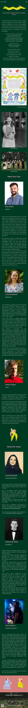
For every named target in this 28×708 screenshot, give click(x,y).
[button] (1, 2)
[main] (14, 13)
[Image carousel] (14, 130)
